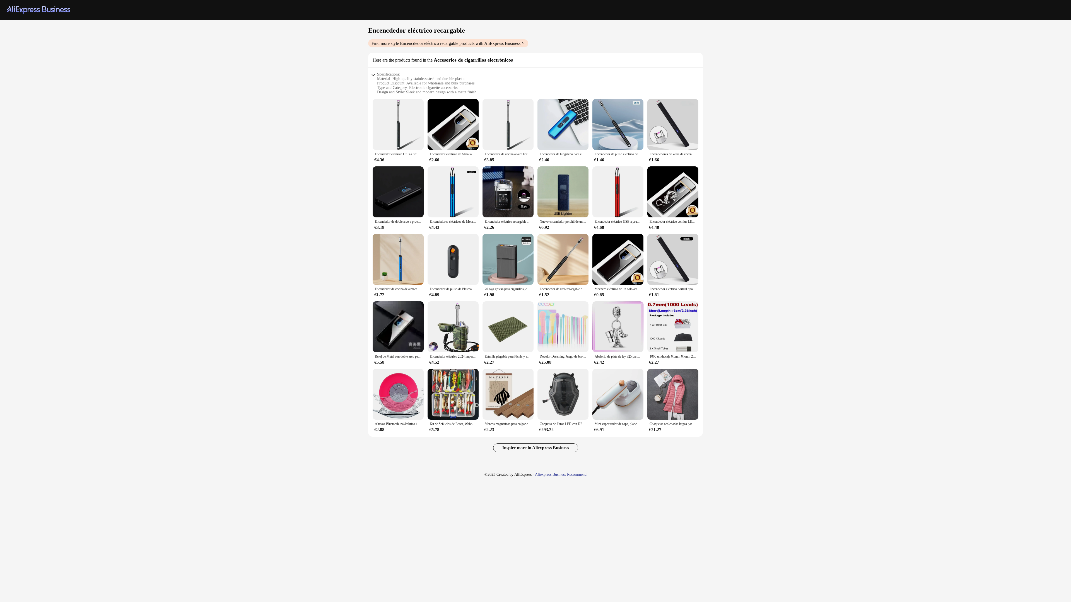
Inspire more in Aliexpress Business (535, 447)
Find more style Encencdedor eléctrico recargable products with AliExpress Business (446, 43)
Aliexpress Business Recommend (561, 474)
